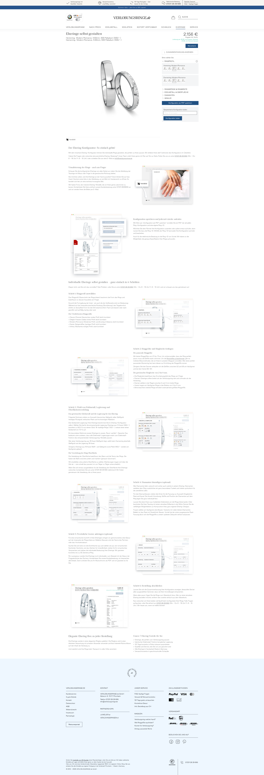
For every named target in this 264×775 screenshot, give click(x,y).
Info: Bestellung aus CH (142, 706)
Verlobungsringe (75, 27)
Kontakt (69, 700)
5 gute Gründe (71, 697)
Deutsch (189, 1)
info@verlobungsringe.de (123, 158)
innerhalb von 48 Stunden (81, 760)
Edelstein (127, 27)
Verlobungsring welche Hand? (145, 719)
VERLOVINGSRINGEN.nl (109, 718)
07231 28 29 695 (181, 156)
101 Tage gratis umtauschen (144, 700)
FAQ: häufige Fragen (141, 694)
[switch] (78, 19)
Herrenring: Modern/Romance (174, 65)
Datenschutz (70, 703)
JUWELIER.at (105, 714)
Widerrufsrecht (71, 709)
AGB (68, 706)
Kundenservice (71, 694)
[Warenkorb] (173, 17)
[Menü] (81, 14)
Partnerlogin (70, 716)
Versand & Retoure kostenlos (144, 697)
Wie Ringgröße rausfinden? (144, 722)
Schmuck (166, 27)
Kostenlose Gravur (140, 703)
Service (194, 27)
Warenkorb (192, 46)
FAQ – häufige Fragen (191, 4)
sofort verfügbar (147, 27)
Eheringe (180, 27)
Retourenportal (74, 724)
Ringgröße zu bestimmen (175, 358)
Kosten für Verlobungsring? (144, 726)
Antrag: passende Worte (143, 729)
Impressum (70, 713)
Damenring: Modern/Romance (174, 77)
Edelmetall (111, 27)
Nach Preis (95, 27)
